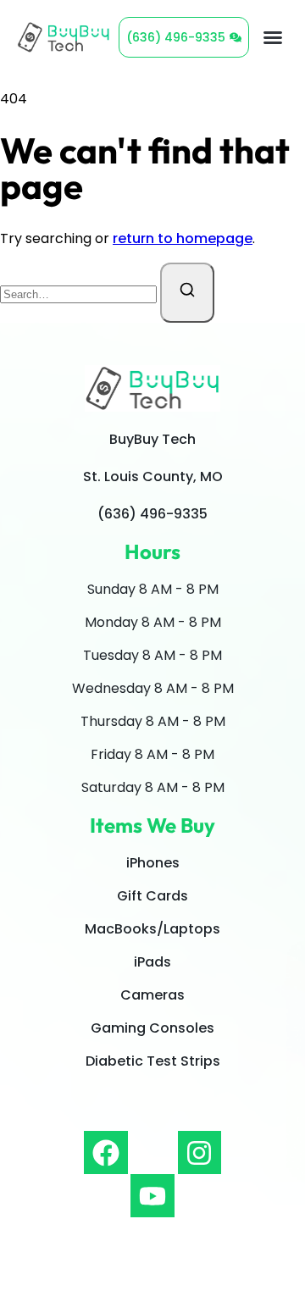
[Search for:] (80, 293)
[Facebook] (105, 1152)
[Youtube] (152, 1195)
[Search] (187, 293)
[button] (273, 37)
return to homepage (182, 238)
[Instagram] (199, 1152)
